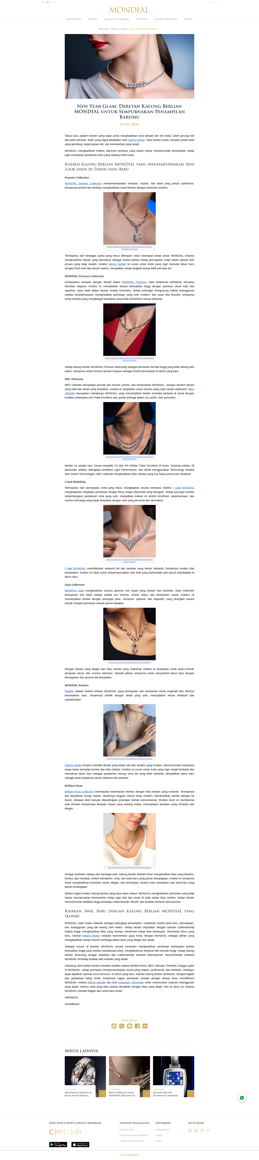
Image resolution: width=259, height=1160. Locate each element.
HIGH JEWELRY (74, 19)
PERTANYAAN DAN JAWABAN (133, 1135)
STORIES (189, 19)
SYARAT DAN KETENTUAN (132, 1141)
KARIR (158, 1141)
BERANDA (103, 29)
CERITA (158, 1135)
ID (43, 2)
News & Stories (119, 29)
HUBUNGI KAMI (127, 1130)
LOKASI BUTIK (162, 1130)
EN (47, 2)
